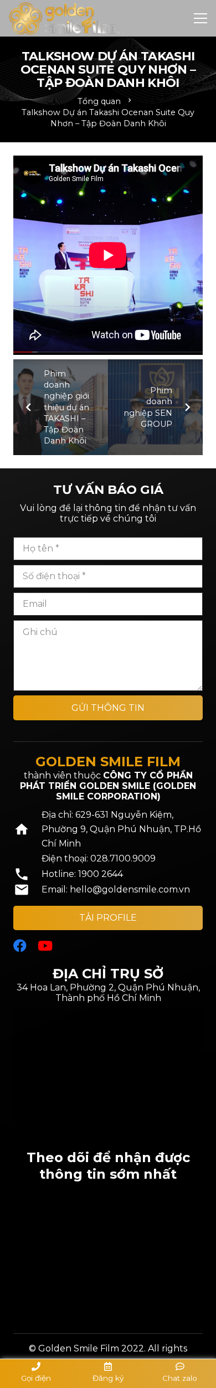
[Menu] (200, 18)
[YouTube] (45, 945)
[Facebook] (20, 945)
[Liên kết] (64, 18)
